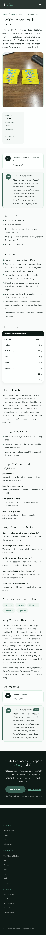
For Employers (9, 894)
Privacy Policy (8, 912)
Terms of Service (9, 917)
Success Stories (9, 883)
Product (6, 835)
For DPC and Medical (11, 899)
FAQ (5, 839)
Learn (5, 869)
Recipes (5, 14)
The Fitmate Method (11, 856)
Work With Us (8, 903)
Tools (5, 878)
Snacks (13, 14)
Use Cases (7, 865)
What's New (8, 844)
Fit (8, 4)
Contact (6, 908)
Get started (15, 789)
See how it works (34, 789)
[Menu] (39, 4)
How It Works (8, 830)
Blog (5, 874)
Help (5, 860)
